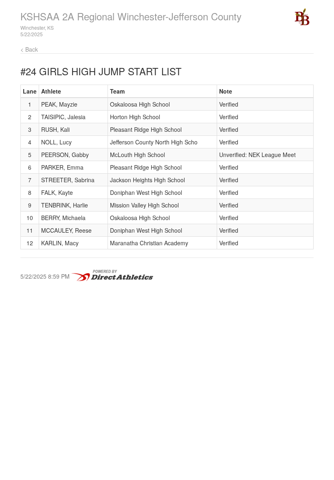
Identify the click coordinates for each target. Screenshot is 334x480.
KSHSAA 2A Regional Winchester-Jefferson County (131, 16)
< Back (29, 49)
